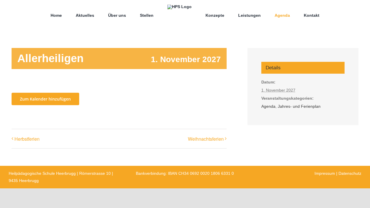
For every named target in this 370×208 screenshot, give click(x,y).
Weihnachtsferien (206, 138)
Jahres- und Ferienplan (299, 106)
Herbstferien (27, 138)
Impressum (324, 173)
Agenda (268, 106)
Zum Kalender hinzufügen (45, 98)
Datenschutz (349, 173)
